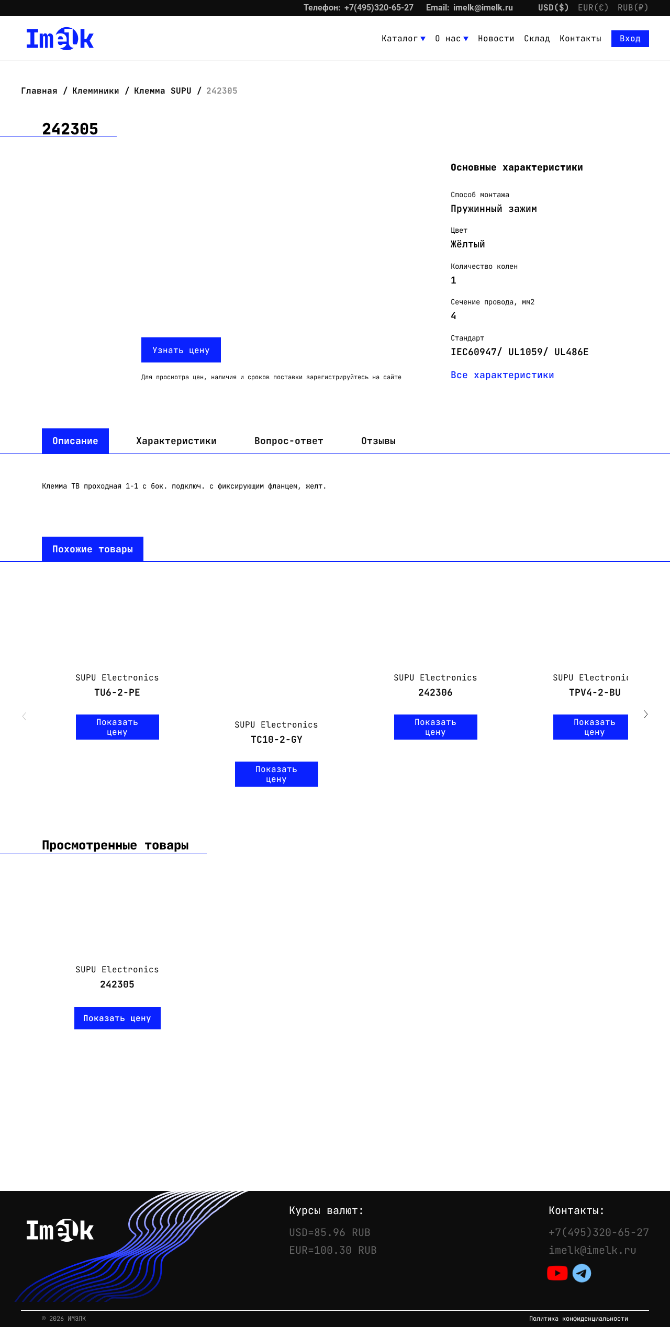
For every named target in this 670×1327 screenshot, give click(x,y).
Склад (537, 38)
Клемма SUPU (163, 90)
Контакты (580, 38)
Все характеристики (502, 375)
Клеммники (95, 90)
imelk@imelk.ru (483, 8)
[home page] (60, 39)
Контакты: (577, 1210)
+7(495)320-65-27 (379, 8)
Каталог (400, 38)
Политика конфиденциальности (578, 1319)
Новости (496, 38)
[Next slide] (645, 715)
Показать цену (117, 727)
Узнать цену (181, 350)
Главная (42, 90)
